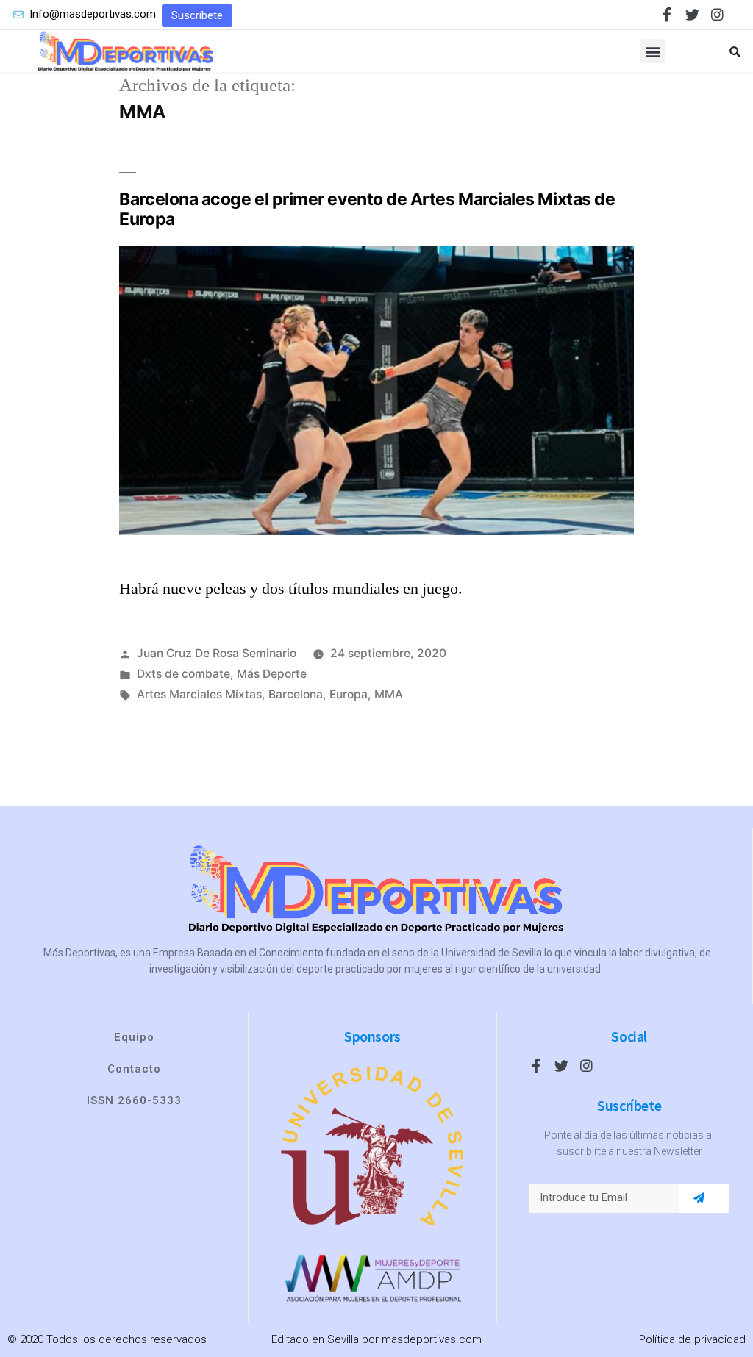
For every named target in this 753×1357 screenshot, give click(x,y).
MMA (388, 694)
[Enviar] (698, 1198)
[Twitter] (692, 14)
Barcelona (295, 694)
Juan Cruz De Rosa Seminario (216, 653)
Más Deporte (272, 674)
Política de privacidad (692, 1339)
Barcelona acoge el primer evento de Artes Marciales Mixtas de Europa (367, 209)
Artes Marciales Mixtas (199, 694)
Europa (348, 694)
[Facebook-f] (667, 14)
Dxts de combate (183, 674)
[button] (197, 15)
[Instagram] (717, 14)
